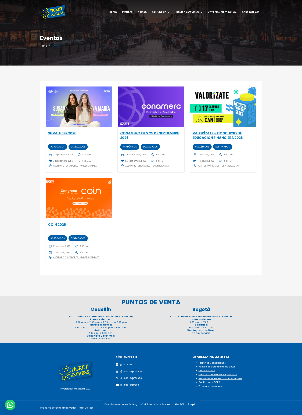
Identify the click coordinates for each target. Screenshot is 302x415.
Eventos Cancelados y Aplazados (218, 374)
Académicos (58, 146)
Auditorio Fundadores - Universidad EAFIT (76, 165)
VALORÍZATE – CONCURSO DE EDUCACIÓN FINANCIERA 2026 (218, 135)
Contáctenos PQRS (209, 382)
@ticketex (126, 364)
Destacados (78, 146)
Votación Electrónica (222, 12)
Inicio (113, 12)
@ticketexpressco (131, 371)
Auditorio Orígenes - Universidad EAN (218, 165)
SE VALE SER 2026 (62, 133)
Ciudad (142, 12)
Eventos (127, 12)
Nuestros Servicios (187, 12)
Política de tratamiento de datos (217, 366)
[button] (10, 405)
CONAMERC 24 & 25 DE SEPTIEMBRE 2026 (149, 135)
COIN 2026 (57, 224)
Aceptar (192, 404)
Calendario (159, 12)
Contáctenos (250, 12)
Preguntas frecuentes (211, 386)
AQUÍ (182, 404)
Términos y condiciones (212, 363)
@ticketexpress (129, 385)
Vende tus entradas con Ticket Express (220, 378)
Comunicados (207, 370)
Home (43, 46)
